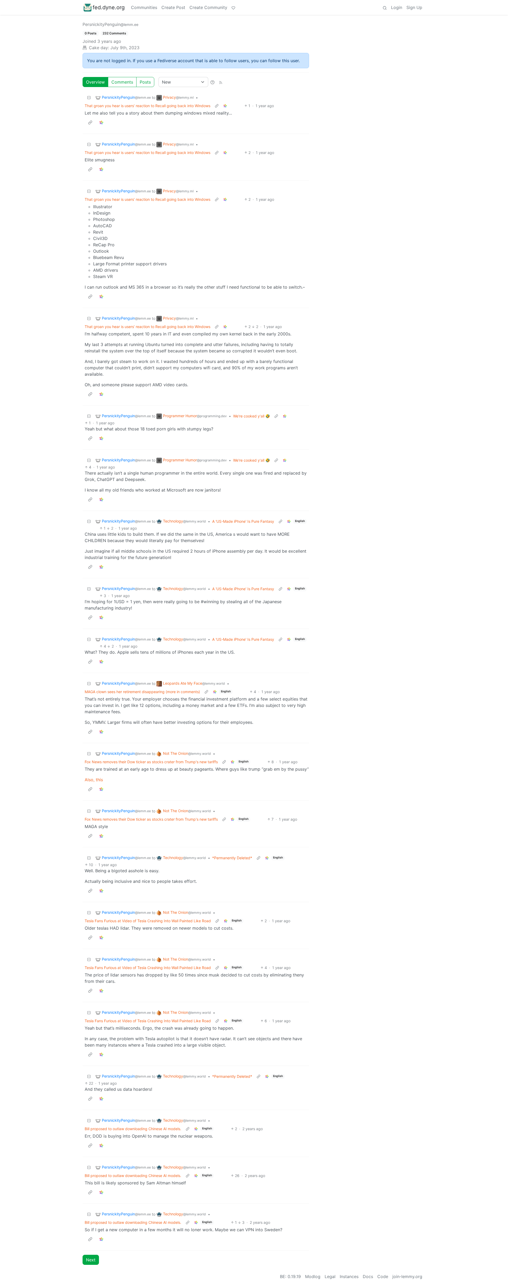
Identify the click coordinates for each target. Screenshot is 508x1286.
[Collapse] (89, 97)
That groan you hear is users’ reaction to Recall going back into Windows (147, 105)
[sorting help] (212, 82)
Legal (330, 1276)
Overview (95, 82)
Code (382, 1276)
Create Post (173, 7)
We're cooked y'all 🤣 (251, 416)
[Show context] (216, 106)
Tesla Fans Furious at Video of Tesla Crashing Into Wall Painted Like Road (148, 921)
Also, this (94, 779)
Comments (122, 82)
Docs (368, 1276)
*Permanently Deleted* (232, 858)
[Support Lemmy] (233, 7)
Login (396, 7)
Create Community (208, 7)
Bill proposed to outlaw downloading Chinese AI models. (133, 1128)
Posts (145, 82)
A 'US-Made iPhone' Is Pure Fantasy (243, 521)
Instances (349, 1276)
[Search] (384, 7)
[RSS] (221, 82)
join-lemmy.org (407, 1276)
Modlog (312, 1276)
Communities (144, 7)
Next (91, 1259)
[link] (225, 106)
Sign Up (414, 7)
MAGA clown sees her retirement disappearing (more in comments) (142, 691)
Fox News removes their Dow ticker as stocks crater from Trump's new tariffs (151, 762)
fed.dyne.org (109, 7)
